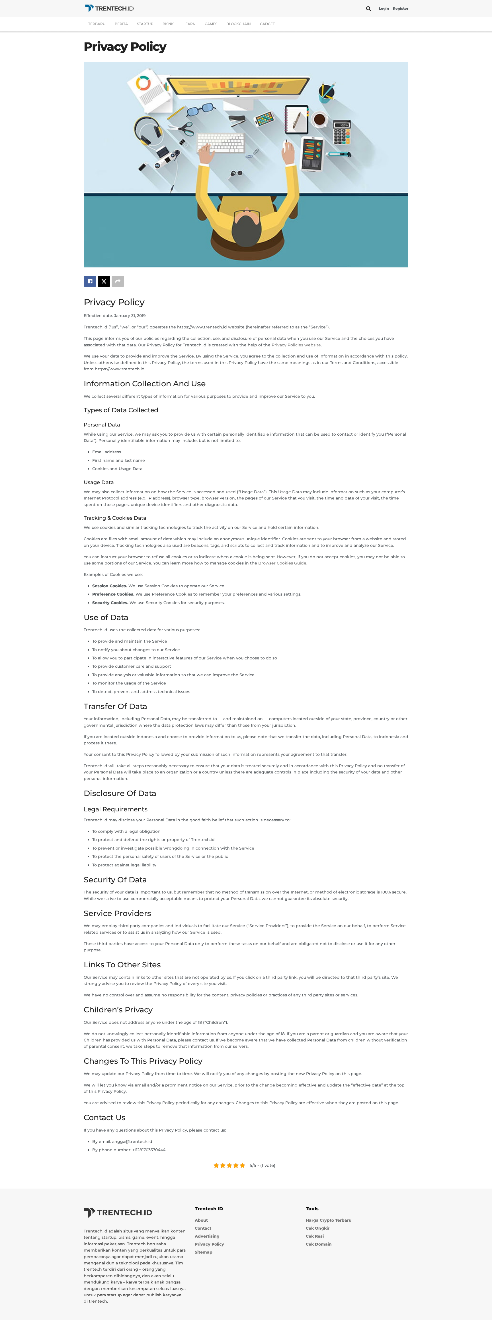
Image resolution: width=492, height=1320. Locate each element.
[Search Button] (368, 8)
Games (211, 24)
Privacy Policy (209, 1244)
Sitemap (203, 1252)
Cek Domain (319, 1244)
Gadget (267, 24)
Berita (121, 24)
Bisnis (168, 24)
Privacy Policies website (296, 345)
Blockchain (238, 24)
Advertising (207, 1236)
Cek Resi (315, 1236)
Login (384, 8)
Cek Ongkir (317, 1228)
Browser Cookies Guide (282, 563)
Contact (203, 1228)
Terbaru (97, 24)
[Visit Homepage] (109, 8)
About (201, 1220)
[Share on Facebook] (90, 281)
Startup (145, 24)
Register (400, 8)
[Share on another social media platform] (118, 281)
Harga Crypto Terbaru (329, 1220)
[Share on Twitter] (104, 281)
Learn (189, 24)
